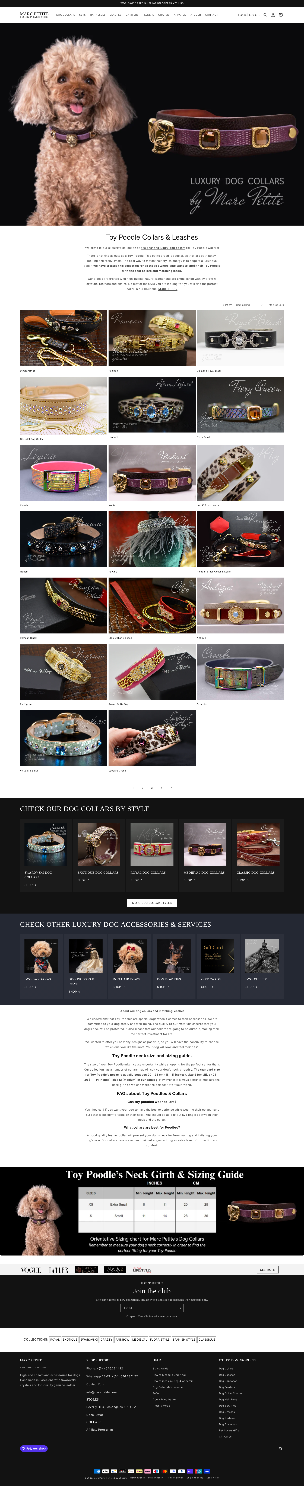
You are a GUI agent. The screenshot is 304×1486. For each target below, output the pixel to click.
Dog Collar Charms (230, 1393)
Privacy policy (155, 1478)
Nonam (24, 571)
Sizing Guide (160, 1368)
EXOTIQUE (70, 1339)
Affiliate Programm (99, 1429)
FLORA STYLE (160, 1339)
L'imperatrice (27, 370)
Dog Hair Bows (228, 1399)
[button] (265, 15)
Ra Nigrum (26, 704)
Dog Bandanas (228, 1380)
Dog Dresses (227, 1411)
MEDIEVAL (139, 1339)
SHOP (28, 885)
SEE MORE (267, 1270)
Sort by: (228, 304)
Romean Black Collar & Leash (214, 571)
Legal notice (213, 1478)
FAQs (156, 1393)
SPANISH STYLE (184, 1339)
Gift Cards (225, 1436)
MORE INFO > (168, 289)
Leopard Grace (117, 770)
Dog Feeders (227, 1387)
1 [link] (133, 787)
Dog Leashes (227, 1374)
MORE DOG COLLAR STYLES (152, 903)
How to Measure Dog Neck (169, 1374)
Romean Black (28, 637)
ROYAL (55, 1339)
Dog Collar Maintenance (168, 1387)
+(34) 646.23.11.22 (110, 1368)
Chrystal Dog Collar (31, 439)
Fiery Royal (203, 437)
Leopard (113, 437)
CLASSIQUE (206, 1339)
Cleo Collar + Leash (120, 637)
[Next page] (171, 788)
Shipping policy (195, 1478)
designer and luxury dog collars (163, 247)
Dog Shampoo (228, 1424)
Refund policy (137, 1478)
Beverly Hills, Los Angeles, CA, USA (111, 1407)
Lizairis (24, 505)
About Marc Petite (164, 1399)
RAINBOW (122, 1339)
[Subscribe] (179, 1308)
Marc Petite (100, 1478)
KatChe (113, 571)
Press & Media (162, 1405)
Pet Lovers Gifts (229, 1430)
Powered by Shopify (116, 1478)
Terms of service (174, 1478)
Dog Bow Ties (227, 1405)
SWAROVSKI (89, 1339)
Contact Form (95, 1384)
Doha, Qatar (94, 1415)
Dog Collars (226, 1368)
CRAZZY (107, 1339)
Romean (113, 370)
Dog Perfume (227, 1418)
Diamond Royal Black (209, 370)
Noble (112, 505)
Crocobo (202, 704)
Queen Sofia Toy (118, 704)
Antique (201, 637)
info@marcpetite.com (101, 1392)
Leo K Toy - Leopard (209, 505)
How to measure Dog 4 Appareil (172, 1380)
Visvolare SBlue (29, 770)
